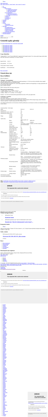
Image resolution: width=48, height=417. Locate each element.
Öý (3, 6)
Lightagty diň (7, 15)
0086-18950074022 (4, 254)
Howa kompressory (8, 12)
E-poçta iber (2, 267)
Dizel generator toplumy (4, 264)
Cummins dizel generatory (12, 9)
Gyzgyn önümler (23, 263)
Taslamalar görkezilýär (7, 32)
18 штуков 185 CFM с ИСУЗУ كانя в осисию (14, 236)
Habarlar (4, 21)
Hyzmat (4, 23)
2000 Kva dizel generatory (38, 264)
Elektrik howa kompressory (12, 14)
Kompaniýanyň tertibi (9, 29)
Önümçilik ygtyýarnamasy (10, 31)
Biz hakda (5, 26)
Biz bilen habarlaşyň (6, 33)
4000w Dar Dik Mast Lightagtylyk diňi (14, 265)
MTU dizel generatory (11, 11)
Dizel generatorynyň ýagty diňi (15, 264)
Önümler (4, 7)
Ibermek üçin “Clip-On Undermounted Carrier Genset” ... (19, 222)
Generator (7, 16)
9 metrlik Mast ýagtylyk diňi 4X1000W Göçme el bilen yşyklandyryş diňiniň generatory (19, 180)
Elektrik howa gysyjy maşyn (27, 264)
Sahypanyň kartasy (31, 263)
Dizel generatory (8, 8)
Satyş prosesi (7, 24)
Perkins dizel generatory (11, 10)
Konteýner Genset (9, 217)
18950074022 (3, 268)
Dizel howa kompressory (12, 13)
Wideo (4, 22)
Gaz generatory (8, 17)
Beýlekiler (7, 18)
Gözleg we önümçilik (9, 30)
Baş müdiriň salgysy (9, 27)
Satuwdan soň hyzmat (9, 25)
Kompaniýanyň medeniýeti (10, 28)
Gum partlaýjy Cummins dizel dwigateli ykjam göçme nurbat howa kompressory (18, 181)
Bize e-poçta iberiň (3, 70)
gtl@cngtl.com (3, 255)
